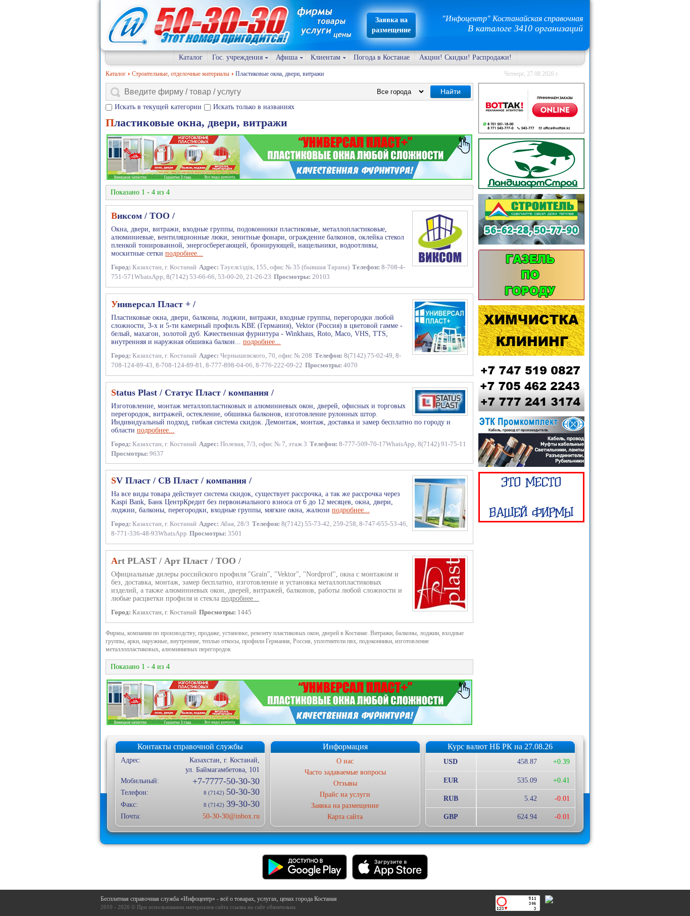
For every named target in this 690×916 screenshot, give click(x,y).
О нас (345, 761)
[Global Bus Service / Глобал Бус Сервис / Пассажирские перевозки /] (531, 386)
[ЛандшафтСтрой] (531, 163)
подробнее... (184, 253)
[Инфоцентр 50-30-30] (531, 497)
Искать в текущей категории (158, 107)
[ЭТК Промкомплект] (531, 441)
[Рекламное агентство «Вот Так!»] (531, 108)
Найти (450, 91)
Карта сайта (345, 817)
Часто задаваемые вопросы (345, 772)
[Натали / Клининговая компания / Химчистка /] (531, 330)
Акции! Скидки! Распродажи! (465, 57)
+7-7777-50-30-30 (225, 781)
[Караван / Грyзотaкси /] (531, 275)
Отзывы (345, 783)
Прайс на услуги (345, 794)
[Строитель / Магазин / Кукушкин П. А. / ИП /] (531, 219)
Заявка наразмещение (391, 25)
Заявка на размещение (345, 805)
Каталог (191, 57)
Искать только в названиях (253, 107)
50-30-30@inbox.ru (231, 816)
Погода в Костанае (382, 57)
